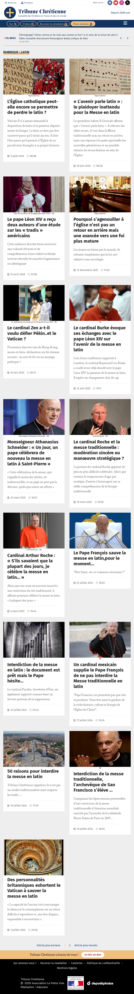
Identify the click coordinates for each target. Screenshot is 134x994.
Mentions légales (67, 968)
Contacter (77, 963)
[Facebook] (110, 2)
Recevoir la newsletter (53, 963)
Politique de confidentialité (103, 963)
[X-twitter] (127, 2)
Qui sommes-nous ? (24, 963)
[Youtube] (115, 2)
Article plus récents (85, 945)
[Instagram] (121, 2)
